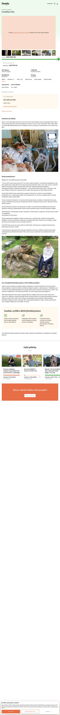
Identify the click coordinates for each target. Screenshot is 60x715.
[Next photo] (54, 32)
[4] (36, 53)
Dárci (19, 79)
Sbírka (3, 79)
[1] (6, 53)
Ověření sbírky (48, 79)
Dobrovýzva (28, 79)
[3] (26, 53)
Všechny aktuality (7, 111)
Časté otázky (37, 79)
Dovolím (10, 711)
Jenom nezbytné (30, 711)
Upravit (48, 711)
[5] (46, 53)
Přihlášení (50, 3)
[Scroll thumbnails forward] (54, 53)
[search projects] (54, 4)
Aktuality (10, 79)
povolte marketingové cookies (21, 32)
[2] (16, 53)
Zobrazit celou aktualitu (10, 106)
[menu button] (57, 4)
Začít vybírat (30, 395)
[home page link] (5, 4)
